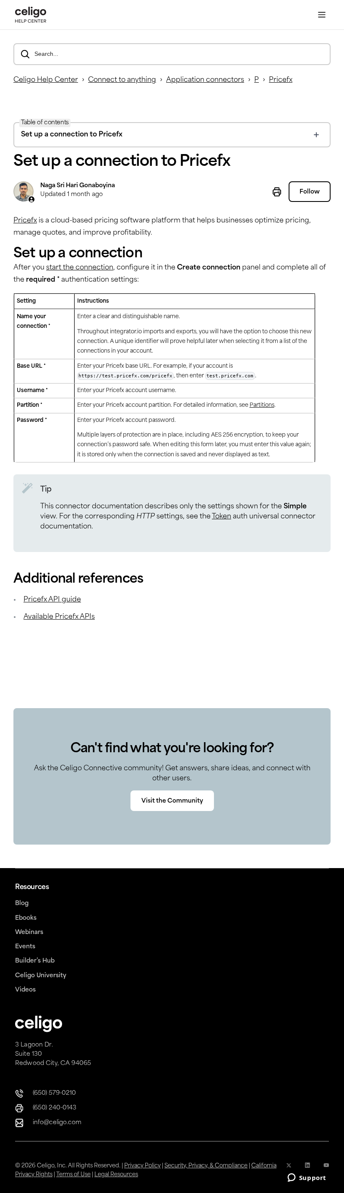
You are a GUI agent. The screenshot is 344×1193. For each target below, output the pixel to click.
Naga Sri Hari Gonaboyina (77, 186)
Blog (22, 903)
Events (25, 947)
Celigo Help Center (45, 80)
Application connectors (205, 80)
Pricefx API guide (52, 599)
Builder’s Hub (35, 961)
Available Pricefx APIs (59, 617)
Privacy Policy (142, 1166)
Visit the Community (172, 801)
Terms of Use (73, 1174)
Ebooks (25, 918)
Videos (25, 990)
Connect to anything (122, 80)
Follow (310, 192)
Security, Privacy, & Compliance (206, 1166)
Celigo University (40, 976)
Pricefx (280, 80)
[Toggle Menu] (322, 15)
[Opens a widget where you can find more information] (307, 1178)
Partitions (262, 405)
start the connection (79, 267)
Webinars (29, 932)
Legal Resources (116, 1174)
